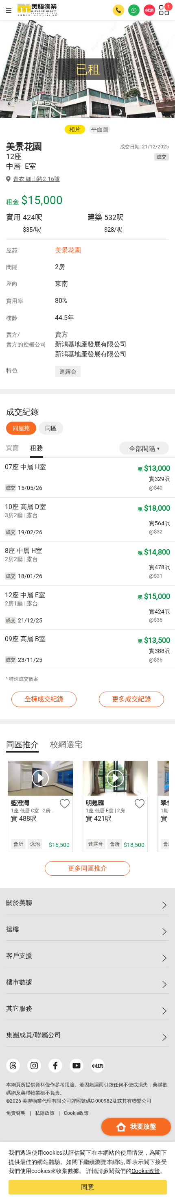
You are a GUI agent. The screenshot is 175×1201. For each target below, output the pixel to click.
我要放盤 (143, 1126)
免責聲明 (16, 1113)
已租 (88, 69)
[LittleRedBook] (98, 1066)
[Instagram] (34, 1066)
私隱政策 (45, 1113)
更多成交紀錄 (131, 699)
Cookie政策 (145, 1171)
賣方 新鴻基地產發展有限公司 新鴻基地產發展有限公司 (91, 344)
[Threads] (13, 1066)
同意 (87, 1187)
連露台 (68, 371)
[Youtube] (76, 1066)
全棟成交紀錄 (43, 699)
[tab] (12, 448)
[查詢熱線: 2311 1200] (118, 10)
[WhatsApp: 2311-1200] (134, 10)
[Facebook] (55, 1066)
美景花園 (68, 250)
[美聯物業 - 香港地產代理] (37, 10)
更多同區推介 (87, 868)
